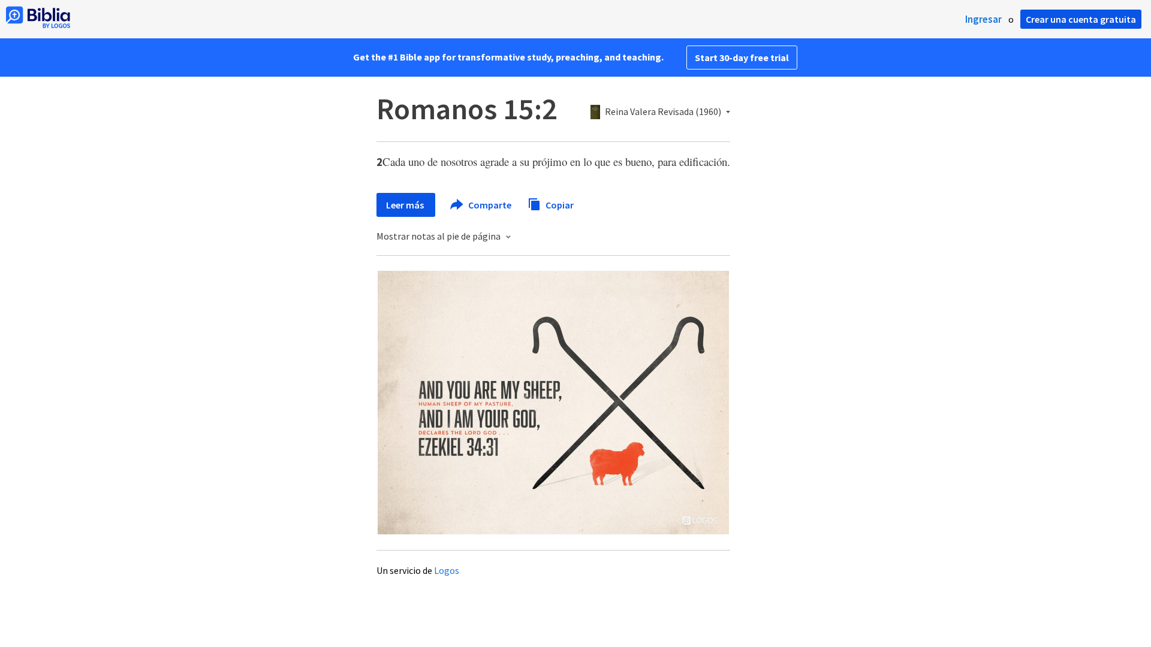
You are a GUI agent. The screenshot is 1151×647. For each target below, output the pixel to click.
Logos (446, 570)
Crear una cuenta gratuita (1081, 19)
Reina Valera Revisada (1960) (663, 112)
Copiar (559, 204)
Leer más (406, 205)
